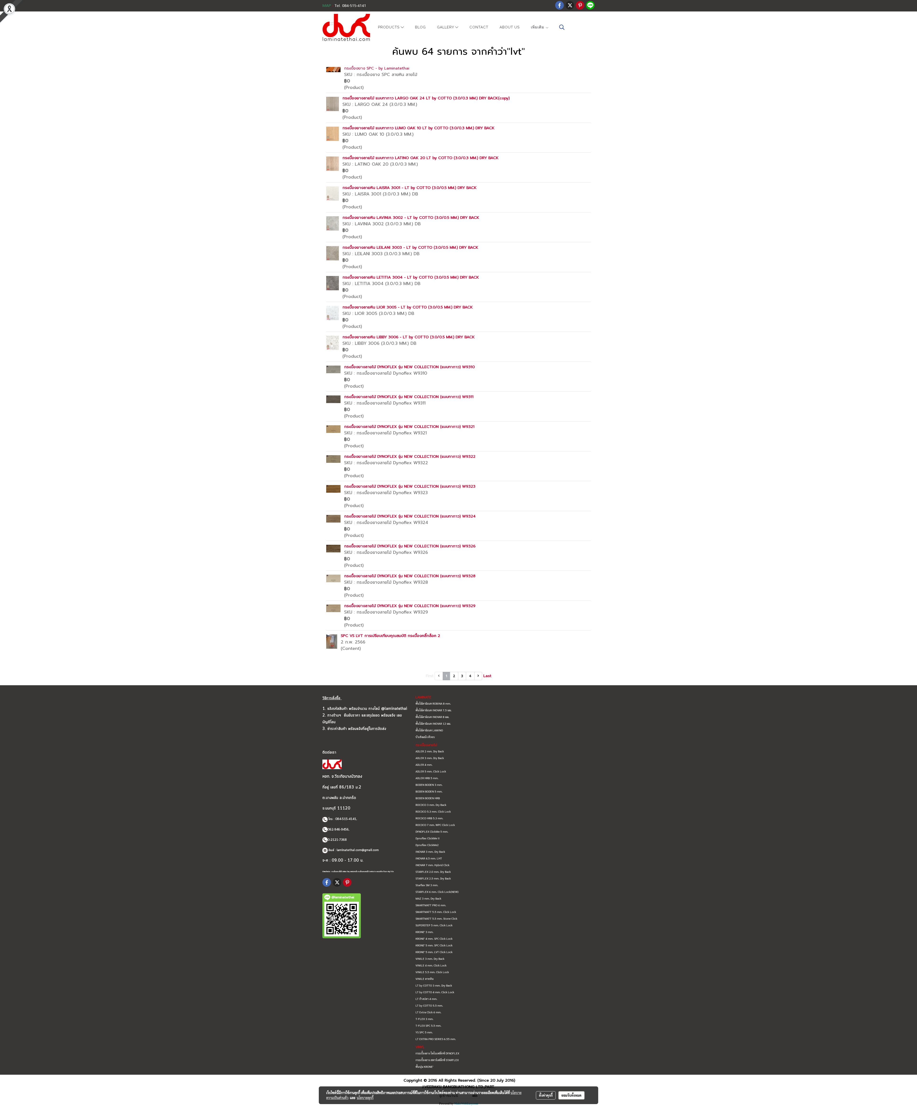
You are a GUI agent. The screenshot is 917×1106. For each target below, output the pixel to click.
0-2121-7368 (337, 840)
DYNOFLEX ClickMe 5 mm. (432, 831)
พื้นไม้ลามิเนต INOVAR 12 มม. (433, 723)
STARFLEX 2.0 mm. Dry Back (433, 872)
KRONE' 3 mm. (424, 932)
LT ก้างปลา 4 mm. (426, 999)
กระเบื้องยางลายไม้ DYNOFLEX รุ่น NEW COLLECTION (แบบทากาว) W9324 (410, 516)
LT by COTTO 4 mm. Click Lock (435, 992)
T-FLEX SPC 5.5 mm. (428, 1025)
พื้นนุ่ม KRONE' (424, 1066)
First (430, 676)
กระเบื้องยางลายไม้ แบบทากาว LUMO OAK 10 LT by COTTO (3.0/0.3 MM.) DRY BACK (418, 128)
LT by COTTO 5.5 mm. (429, 1005)
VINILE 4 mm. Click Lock (431, 965)
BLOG (420, 27)
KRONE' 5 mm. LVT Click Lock (434, 952)
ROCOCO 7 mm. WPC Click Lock (435, 825)
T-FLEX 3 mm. (424, 1019)
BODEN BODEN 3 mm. (429, 785)
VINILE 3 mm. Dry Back (430, 958)
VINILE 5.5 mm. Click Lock (432, 972)
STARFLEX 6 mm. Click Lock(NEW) (437, 892)
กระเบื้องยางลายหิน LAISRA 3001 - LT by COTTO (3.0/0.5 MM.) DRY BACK (409, 188)
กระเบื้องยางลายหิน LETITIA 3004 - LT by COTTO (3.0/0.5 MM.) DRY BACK (410, 277)
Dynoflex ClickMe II (428, 838)
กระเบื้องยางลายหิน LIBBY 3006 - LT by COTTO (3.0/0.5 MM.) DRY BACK (408, 337)
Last (487, 676)
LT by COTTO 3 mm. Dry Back (434, 985)
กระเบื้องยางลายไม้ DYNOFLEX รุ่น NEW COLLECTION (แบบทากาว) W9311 (409, 397)
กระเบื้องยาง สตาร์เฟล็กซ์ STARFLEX (437, 1060)
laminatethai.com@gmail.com (358, 850)
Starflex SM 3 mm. (427, 885)
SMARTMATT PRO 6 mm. (431, 905)
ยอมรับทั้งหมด (571, 1095)
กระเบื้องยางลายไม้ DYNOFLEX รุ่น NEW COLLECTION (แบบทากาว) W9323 (409, 486)
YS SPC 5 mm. (424, 1032)
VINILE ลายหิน (425, 979)
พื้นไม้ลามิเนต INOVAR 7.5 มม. (434, 710)
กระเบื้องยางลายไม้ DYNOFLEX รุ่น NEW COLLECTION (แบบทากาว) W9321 (409, 427)
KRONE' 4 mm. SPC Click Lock (434, 938)
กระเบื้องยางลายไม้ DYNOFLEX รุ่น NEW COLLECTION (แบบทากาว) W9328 (409, 576)
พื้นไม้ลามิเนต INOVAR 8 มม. (432, 717)
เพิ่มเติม (538, 27)
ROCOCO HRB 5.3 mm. (429, 818)
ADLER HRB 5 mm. (427, 778)
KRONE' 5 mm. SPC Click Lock (434, 945)
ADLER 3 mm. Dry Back (430, 758)
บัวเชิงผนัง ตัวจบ (425, 737)
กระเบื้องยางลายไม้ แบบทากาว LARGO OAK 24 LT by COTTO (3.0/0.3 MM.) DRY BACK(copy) (426, 98)
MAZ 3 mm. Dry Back (428, 898)
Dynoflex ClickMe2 (427, 845)
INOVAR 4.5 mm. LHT (429, 858)
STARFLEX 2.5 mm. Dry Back (433, 878)
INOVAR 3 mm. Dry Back (430, 851)
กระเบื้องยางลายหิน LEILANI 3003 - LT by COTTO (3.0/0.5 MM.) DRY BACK (410, 247)
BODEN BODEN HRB (428, 798)
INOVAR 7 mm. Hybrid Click (432, 865)
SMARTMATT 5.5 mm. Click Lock (436, 912)
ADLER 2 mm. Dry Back (430, 751)
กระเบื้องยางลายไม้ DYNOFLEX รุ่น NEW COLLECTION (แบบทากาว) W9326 (409, 546)
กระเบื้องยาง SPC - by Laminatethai (376, 68)
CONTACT (478, 27)
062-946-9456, (338, 829)
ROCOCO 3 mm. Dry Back (431, 805)
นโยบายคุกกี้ (365, 1097)
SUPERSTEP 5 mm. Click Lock (434, 925)
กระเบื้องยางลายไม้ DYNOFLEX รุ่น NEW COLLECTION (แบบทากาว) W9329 (409, 606)
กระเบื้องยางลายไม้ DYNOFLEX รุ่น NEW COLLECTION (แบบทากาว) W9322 (409, 456)
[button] (562, 27)
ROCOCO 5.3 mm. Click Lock (433, 811)
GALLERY (446, 27)
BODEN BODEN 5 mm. (429, 791)
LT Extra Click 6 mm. (428, 1012)
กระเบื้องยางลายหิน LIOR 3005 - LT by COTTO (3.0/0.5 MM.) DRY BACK (407, 307)
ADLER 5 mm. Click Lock (431, 771)
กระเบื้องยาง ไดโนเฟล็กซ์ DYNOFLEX (437, 1053)
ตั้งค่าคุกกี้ (546, 1095)
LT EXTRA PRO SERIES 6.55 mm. (436, 1039)
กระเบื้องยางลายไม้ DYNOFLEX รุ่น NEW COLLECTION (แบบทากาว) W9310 (409, 367)
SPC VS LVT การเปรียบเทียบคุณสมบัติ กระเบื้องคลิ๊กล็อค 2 (390, 636)
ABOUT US (510, 27)
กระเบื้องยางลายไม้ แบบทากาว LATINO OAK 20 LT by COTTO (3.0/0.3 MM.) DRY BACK (420, 158)
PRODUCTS (389, 27)
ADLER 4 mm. (424, 764)
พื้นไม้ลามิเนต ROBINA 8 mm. (433, 703)
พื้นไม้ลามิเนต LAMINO (429, 730)
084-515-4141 (345, 819)
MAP (326, 6)
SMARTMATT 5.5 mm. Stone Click (436, 918)
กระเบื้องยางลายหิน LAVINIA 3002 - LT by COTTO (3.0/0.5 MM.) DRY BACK (410, 218)
